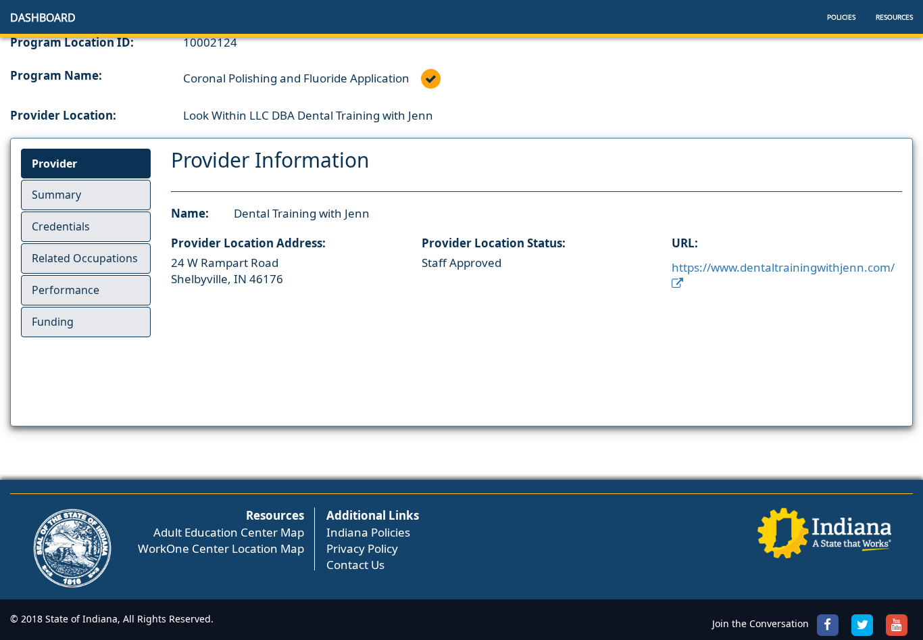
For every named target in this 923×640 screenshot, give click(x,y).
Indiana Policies (368, 532)
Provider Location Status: (494, 243)
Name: (190, 213)
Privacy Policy (362, 548)
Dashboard (43, 17)
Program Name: (56, 75)
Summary (56, 194)
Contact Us (355, 564)
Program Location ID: (72, 42)
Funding (53, 321)
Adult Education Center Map (228, 532)
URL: (685, 243)
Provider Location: (63, 115)
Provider (54, 163)
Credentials (61, 226)
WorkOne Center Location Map (221, 548)
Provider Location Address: (248, 243)
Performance (65, 289)
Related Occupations (85, 258)
